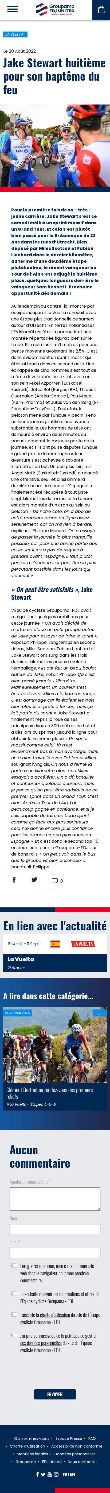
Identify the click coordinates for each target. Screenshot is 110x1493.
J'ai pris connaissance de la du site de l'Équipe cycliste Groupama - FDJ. (58, 1342)
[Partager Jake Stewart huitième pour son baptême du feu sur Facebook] (19, 880)
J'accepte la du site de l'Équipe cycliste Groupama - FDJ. (60, 1318)
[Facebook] (37, 1474)
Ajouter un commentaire (30, 1181)
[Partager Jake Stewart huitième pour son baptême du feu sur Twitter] (40, 880)
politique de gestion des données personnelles (58, 1339)
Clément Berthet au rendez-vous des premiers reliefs (49, 1092)
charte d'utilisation (55, 1314)
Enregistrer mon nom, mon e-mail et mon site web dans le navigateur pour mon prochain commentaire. (57, 1273)
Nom (14, 1218)
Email (15, 1242)
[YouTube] (49, 1474)
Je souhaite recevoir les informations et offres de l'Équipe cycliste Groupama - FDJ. (59, 1297)
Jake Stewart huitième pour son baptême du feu (54, 76)
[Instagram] (56, 1474)
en (72, 1474)
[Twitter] (43, 1474)
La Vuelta (14, 34)
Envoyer (55, 1394)
